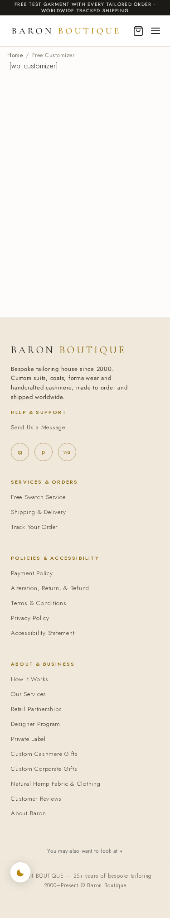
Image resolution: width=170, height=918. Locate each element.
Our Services (28, 694)
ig (20, 451)
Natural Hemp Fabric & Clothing (56, 783)
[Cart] (138, 30)
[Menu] (155, 31)
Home (15, 55)
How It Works (30, 679)
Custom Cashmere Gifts (44, 754)
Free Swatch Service (38, 497)
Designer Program (35, 724)
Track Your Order (34, 527)
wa (66, 451)
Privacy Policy (30, 618)
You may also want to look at (84, 851)
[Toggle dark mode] (20, 872)
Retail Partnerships (36, 709)
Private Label (28, 739)
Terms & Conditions (39, 603)
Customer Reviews (36, 798)
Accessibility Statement (42, 633)
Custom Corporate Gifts (44, 768)
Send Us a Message (38, 427)
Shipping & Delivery (38, 512)
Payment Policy (32, 573)
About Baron (28, 813)
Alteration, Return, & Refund (50, 588)
